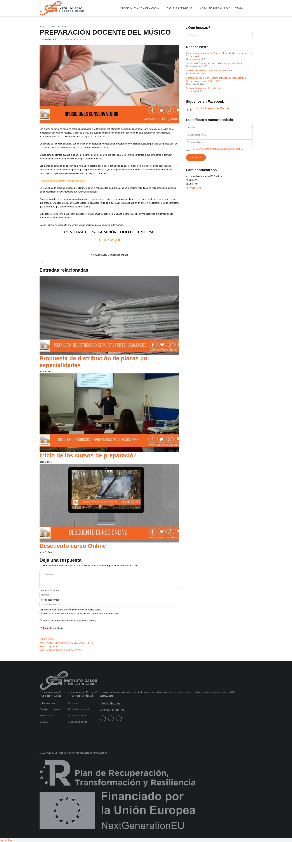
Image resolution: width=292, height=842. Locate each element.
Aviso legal (73, 703)
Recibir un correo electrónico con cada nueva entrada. (70, 620)
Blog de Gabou (47, 715)
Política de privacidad (78, 709)
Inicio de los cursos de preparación (88, 455)
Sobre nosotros (47, 703)
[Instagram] (111, 718)
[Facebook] (103, 718)
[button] (161, 8)
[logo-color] (62, 8)
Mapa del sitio (66, 752)
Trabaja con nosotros (50, 709)
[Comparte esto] (40, 262)
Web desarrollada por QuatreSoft (91, 752)
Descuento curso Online (73, 546)
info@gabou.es (193, 187)
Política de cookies (77, 715)
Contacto (44, 722)
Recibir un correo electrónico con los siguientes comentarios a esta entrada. (80, 613)
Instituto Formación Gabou (211, 108)
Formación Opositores (76, 39)
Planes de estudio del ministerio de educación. (62, 180)
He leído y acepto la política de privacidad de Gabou (217, 149)
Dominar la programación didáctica (203, 88)
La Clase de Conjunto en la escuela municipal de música (214, 63)
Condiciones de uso (77, 722)
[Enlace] (251, 8)
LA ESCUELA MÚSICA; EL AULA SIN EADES (209, 70)
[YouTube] (119, 718)
